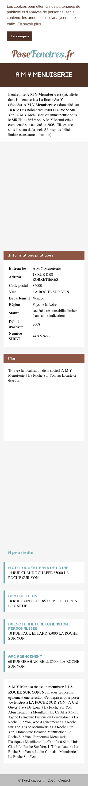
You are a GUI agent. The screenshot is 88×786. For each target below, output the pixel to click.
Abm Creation (18, 711)
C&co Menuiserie (35, 726)
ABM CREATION (22, 596)
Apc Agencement (46, 721)
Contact (64, 780)
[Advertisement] (44, 200)
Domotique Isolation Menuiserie (40, 731)
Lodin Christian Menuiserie (55, 751)
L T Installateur (59, 746)
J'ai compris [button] (19, 36)
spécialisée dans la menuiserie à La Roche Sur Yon (43, 97)
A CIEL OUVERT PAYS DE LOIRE (38, 568)
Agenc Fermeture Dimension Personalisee (39, 716)
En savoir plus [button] (29, 24)
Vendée (15, 104)
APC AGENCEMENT (25, 657)
